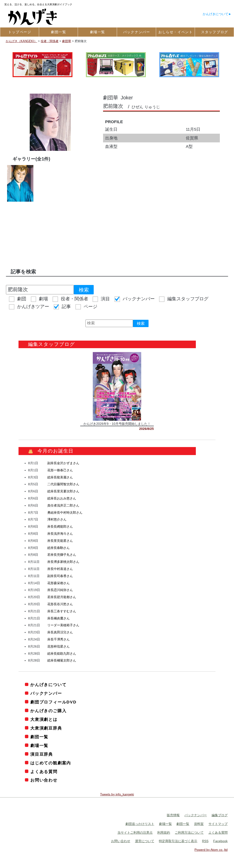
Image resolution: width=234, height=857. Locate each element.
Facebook (220, 841)
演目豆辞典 (41, 754)
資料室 (199, 824)
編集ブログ (220, 815)
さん (63, 463)
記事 (66, 306)
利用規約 (163, 832)
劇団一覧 (39, 737)
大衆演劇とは (44, 719)
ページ (90, 306)
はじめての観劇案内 (50, 763)
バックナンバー (139, 298)
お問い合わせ (44, 780)
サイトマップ (218, 824)
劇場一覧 (39, 745)
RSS (205, 841)
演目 (105, 298)
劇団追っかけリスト (139, 824)
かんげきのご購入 (48, 710)
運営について (144, 841)
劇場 (43, 298)
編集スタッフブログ (187, 298)
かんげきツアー (33, 306)
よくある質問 (44, 771)
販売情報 (173, 815)
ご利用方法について (189, 832)
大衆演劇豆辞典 (46, 728)
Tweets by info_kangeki (117, 794)
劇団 (21, 298)
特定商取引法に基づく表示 (178, 841)
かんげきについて (215, 14)
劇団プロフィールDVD (53, 702)
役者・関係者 (74, 298)
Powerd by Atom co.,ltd (211, 850)
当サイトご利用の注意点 (135, 832)
